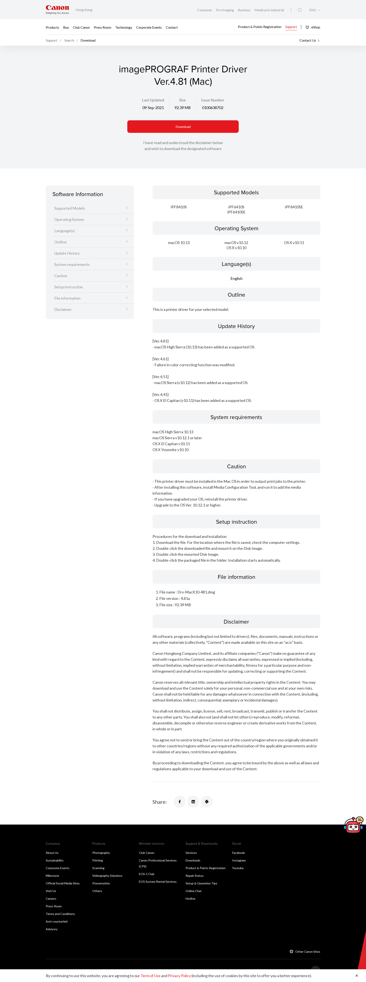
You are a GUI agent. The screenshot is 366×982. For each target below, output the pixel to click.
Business (244, 10)
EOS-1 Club (146, 874)
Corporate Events (149, 27)
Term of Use (151, 975)
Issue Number (212, 100)
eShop (315, 27)
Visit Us (51, 891)
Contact (172, 27)
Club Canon (81, 27)
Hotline (190, 898)
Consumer (205, 10)
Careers (51, 898)
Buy (66, 27)
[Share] (180, 802)
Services (191, 852)
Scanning (98, 868)
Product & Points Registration (259, 27)
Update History (67, 253)
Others (97, 891)
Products (52, 27)
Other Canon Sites (307, 951)
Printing (97, 860)
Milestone (52, 875)
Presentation (101, 883)
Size (182, 100)
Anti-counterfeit (57, 921)
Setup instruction (68, 287)
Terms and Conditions (60, 914)
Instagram (239, 860)
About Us (52, 852)
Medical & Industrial (269, 10)
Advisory (51, 929)
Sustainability (55, 860)
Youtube (238, 868)
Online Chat (194, 891)
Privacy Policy (179, 975)
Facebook (238, 852)
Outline (60, 242)
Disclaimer (63, 309)
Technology (123, 27)
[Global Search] (300, 10)
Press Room (102, 27)
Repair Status (195, 875)
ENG (312, 10)
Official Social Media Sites (63, 883)
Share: (159, 802)
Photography (101, 852)
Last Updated (153, 100)
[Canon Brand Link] (57, 9)
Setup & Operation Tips (201, 883)
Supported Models (69, 208)
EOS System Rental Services (158, 881)
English (236, 278)
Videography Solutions (107, 875)
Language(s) (64, 231)
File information (67, 298)
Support (291, 27)
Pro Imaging (225, 10)
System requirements (72, 264)
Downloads (193, 860)
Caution (60, 276)
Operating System (69, 219)
